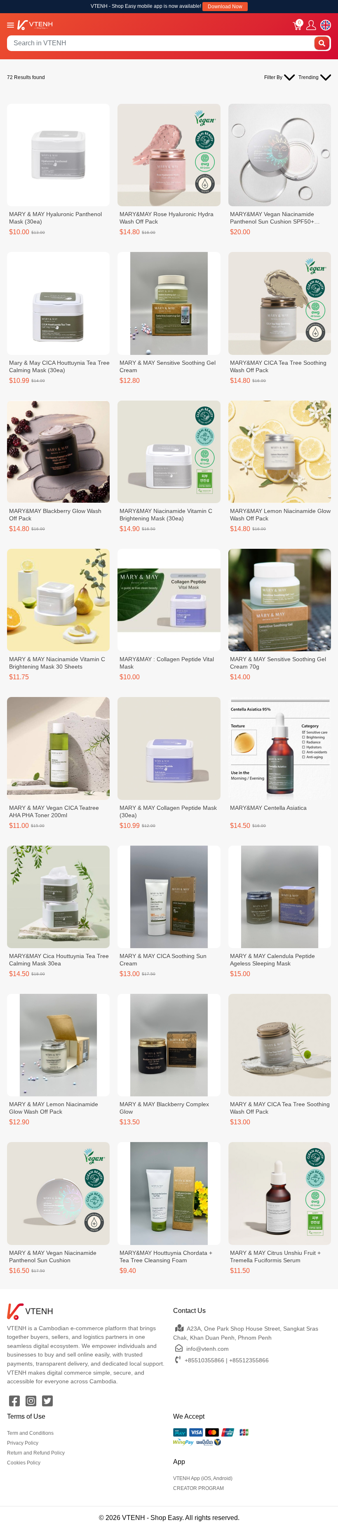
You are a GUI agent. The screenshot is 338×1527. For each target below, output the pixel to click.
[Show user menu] (311, 25)
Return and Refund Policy (36, 1453)
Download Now (225, 6)
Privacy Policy (22, 1443)
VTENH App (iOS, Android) (202, 1478)
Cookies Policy (23, 1463)
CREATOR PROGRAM (198, 1488)
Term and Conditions (30, 1433)
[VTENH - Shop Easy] (34, 24)
